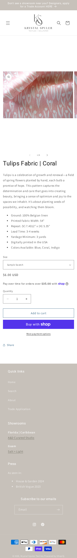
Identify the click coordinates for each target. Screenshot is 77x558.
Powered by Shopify (54, 556)
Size (5, 257)
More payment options (38, 333)
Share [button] (10, 345)
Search (12, 391)
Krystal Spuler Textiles (32, 556)
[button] (8, 23)
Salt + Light (15, 451)
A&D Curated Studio (21, 438)
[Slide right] (47, 155)
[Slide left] (29, 155)
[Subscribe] (58, 509)
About (12, 400)
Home (11, 382)
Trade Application (19, 409)
